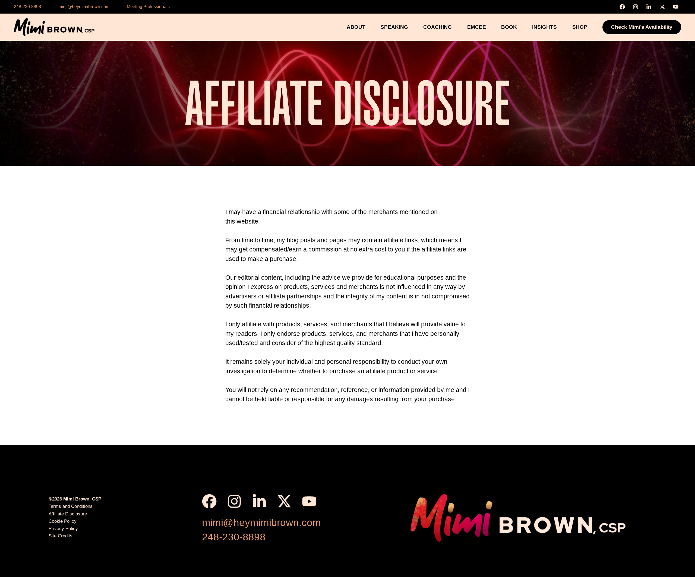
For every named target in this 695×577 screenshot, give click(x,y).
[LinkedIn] (650, 6)
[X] (664, 6)
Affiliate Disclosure (68, 514)
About (356, 27)
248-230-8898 (27, 6)
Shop (579, 27)
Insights (544, 27)
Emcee (476, 27)
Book (509, 27)
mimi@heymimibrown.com (83, 6)
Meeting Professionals (148, 6)
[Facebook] (624, 6)
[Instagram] (637, 6)
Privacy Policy (63, 528)
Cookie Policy (63, 521)
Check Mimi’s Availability (641, 27)
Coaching (437, 27)
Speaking (394, 27)
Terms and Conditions (71, 506)
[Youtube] (677, 6)
